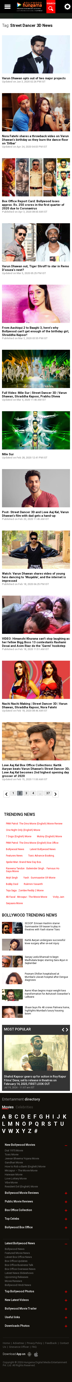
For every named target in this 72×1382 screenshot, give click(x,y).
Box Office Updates (16, 1260)
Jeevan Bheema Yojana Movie (22, 1158)
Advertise (18, 1343)
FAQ (34, 1346)
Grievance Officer (19, 1346)
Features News (14, 855)
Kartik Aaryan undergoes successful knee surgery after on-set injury (45, 942)
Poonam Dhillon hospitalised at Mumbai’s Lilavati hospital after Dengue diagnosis (46, 976)
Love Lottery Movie (16, 1178)
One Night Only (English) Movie (23, 830)
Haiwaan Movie (13, 1174)
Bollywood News (15, 849)
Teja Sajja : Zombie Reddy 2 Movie (25, 890)
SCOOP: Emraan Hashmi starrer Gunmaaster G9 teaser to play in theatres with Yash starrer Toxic (42, 926)
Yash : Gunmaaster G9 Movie (39, 877)
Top (12, 1218)
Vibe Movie (11, 1182)
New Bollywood (20, 1144)
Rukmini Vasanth (33, 884)
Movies (8, 1107)
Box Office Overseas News (20, 1268)
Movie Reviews (13, 1280)
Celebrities (24, 1107)
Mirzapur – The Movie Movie (21, 1170)
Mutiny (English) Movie (49, 836)
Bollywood (21, 1308)
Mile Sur (8, 454)
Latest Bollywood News (43, 849)
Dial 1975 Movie (14, 1150)
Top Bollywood (19, 1291)
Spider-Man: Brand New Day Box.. (24, 862)
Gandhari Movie (14, 1162)
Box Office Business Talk (19, 1264)
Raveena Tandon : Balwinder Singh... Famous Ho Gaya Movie (32, 870)
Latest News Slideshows (19, 1272)
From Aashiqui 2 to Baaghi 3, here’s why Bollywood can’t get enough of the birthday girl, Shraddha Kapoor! (35, 331)
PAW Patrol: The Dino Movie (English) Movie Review (34, 823)
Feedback (51, 1343)
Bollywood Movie (22, 1192)
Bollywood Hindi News (18, 1285)
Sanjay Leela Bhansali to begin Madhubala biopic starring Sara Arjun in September (46, 960)
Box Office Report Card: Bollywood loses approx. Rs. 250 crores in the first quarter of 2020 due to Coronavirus (33, 204)
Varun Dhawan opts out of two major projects (34, 78)
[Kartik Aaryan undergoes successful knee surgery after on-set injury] (12, 949)
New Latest (17, 1300)
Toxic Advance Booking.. (41, 855)
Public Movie (19, 1201)
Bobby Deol (12, 884)
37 (48, 793)
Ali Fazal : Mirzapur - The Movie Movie (26, 897)
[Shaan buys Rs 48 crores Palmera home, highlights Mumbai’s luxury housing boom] (12, 1016)
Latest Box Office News (18, 1256)
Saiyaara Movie (14, 903)
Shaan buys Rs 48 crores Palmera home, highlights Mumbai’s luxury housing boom (47, 1010)
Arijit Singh (12, 877)
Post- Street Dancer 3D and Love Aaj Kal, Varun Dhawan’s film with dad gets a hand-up (35, 514)
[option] (36, 1062)
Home (6, 1343)
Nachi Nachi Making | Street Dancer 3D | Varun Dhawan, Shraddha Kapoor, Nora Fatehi (34, 705)
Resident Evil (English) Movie (21, 1186)
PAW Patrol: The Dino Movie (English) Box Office (32, 842)
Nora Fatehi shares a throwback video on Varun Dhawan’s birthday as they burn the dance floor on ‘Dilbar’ (35, 139)
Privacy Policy (34, 1343)
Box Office (18, 1210)
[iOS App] (36, 1354)
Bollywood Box (19, 1227)
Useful (12, 1317)
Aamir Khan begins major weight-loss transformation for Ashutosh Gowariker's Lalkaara (47, 993)
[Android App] (29, 1354)
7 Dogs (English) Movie (18, 836)
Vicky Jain (58, 897)
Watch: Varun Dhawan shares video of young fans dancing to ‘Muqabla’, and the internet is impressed (34, 577)
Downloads (17, 1325)
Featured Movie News (17, 1252)
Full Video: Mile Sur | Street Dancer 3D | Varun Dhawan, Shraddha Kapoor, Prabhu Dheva (34, 394)
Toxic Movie (11, 1154)
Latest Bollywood (20, 1243)
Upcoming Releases (16, 1276)
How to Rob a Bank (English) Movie (25, 1166)
